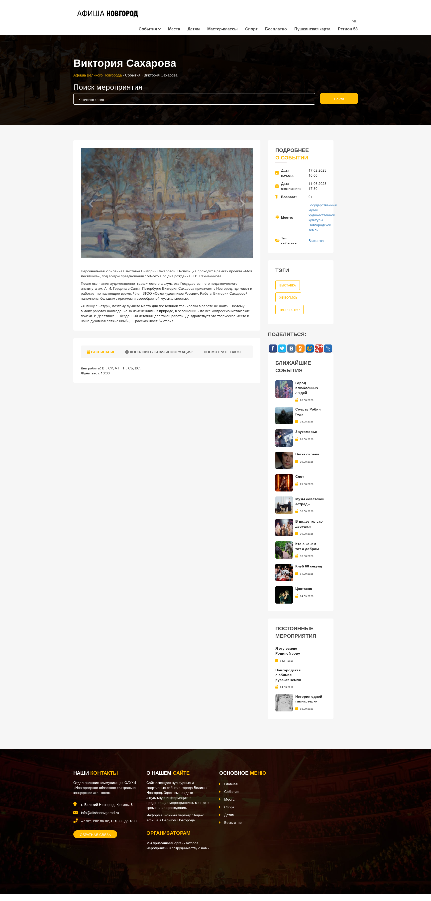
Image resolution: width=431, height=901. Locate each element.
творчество (289, 309)
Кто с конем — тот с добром (308, 546)
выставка (287, 285)
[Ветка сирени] (284, 459)
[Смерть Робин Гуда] (284, 415)
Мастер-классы (222, 29)
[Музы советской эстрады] (284, 504)
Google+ (319, 348)
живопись (288, 297)
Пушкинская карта (312, 29)
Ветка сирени (307, 453)
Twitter (282, 348)
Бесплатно (276, 29)
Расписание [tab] (102, 351)
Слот (299, 476)
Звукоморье (306, 431)
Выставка (316, 240)
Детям (194, 29)
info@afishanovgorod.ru (100, 807)
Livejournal (328, 348)
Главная (231, 778)
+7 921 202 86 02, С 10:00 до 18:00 (109, 816)
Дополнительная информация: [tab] (161, 351)
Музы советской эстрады (309, 501)
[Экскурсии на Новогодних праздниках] (284, 654)
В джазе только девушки (309, 524)
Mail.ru (309, 348)
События (148, 29)
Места (174, 29)
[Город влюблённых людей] (284, 388)
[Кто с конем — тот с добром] (284, 549)
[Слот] (284, 482)
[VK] (354, 21)
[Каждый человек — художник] (284, 697)
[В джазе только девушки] (284, 527)
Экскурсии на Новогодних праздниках (307, 653)
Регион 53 (348, 29)
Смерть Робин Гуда (308, 411)
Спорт (251, 29)
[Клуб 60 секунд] (284, 571)
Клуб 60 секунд (308, 565)
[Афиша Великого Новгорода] (106, 863)
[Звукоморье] (284, 437)
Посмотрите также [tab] (222, 351)
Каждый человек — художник (310, 694)
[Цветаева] (284, 594)
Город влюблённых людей (306, 387)
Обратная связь (95, 829)
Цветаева (303, 588)
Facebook (272, 348)
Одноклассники (300, 348)
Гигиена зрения (289, 674)
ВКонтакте (291, 348)
